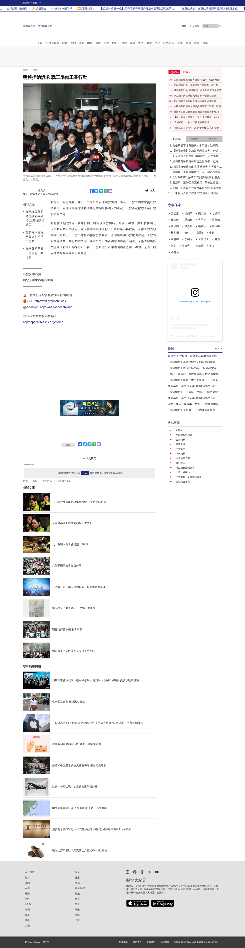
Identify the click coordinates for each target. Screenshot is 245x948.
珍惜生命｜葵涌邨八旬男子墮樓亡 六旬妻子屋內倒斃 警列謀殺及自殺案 (197, 127)
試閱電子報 (29, 26)
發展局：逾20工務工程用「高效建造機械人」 (196, 183)
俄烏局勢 (180, 453)
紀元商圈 (194, 26)
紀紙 (180, 42)
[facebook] (134, 872)
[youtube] (156, 872)
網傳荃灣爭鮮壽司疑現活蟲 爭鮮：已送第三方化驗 (196, 161)
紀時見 (179, 430)
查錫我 (200, 245)
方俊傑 (216, 213)
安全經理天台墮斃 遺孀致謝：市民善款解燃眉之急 (196, 156)
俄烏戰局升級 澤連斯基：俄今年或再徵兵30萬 (198, 90)
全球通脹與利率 (184, 435)
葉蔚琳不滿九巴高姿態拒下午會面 (35, 237)
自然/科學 (168, 42)
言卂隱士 (203, 239)
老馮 (217, 239)
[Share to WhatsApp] (106, 191)
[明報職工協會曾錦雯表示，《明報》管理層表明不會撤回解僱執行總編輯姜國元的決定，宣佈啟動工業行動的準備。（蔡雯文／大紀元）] (89, 127)
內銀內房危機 (183, 458)
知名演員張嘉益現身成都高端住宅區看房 (195, 101)
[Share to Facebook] (92, 191)
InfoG (115, 42)
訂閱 (104, 473)
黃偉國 (175, 226)
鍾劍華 (188, 213)
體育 (188, 42)
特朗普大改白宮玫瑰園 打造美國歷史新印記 (196, 111)
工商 (77, 920)
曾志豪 (175, 213)
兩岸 (89, 42)
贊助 (184, 26)
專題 (27, 915)
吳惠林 (175, 239)
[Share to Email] (110, 191)
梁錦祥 (188, 219)
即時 (65, 42)
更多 (211, 245)
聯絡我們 (137, 942)
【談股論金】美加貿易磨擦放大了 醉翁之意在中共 (196, 151)
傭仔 (187, 232)
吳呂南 (202, 219)
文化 (157, 42)
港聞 (81, 42)
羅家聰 (216, 219)
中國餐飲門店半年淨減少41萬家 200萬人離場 (197, 106)
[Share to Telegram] (101, 191)
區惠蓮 (175, 252)
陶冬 (173, 245)
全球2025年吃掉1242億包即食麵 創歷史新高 (197, 177)
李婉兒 (188, 239)
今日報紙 (29, 872)
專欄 (124, 42)
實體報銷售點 (45, 26)
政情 (25, 69)
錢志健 (175, 219)
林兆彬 (175, 232)
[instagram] (127, 872)
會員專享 (53, 42)
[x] (149, 872)
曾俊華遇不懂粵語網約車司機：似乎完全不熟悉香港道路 (196, 146)
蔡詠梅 (216, 226)
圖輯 (77, 915)
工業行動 (47, 481)
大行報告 (180, 463)
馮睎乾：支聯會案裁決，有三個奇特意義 (196, 172)
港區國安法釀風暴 (185, 467)
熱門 (73, 42)
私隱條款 (164, 942)
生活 (141, 42)
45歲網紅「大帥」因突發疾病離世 (191, 122)
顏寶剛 (188, 226)
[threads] (142, 872)
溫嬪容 (186, 245)
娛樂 (205, 42)
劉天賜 (202, 213)
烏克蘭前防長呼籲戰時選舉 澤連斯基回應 (195, 95)
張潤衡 (200, 232)
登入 (84, 473)
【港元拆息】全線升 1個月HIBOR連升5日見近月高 (198, 117)
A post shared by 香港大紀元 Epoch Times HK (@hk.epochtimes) (205, 336)
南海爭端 (180, 444)
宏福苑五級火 (183, 481)
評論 (132, 42)
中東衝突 (180, 449)
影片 (27, 877)
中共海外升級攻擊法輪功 (189, 477)
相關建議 (123, 942)
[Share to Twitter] (96, 191)
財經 (106, 42)
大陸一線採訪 (183, 472)
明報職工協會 (64, 481)
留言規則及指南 (29, 464)
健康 (149, 42)
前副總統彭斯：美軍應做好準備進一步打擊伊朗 (197, 85)
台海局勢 (180, 439)
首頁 (39, 42)
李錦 (211, 232)
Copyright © (180, 942)
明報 (35, 481)
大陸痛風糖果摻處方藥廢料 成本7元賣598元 (197, 79)
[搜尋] (220, 26)
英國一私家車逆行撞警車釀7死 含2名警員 (197, 187)
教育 (197, 42)
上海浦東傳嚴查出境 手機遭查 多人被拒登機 (197, 167)
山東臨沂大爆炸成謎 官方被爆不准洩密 (195, 193)
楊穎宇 (202, 226)
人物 (27, 925)
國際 (98, 42)
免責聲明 (151, 942)
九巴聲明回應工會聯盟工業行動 (35, 253)
